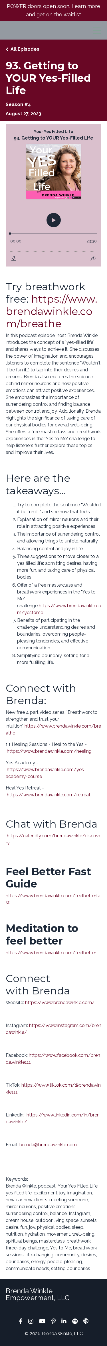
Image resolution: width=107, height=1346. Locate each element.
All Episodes (25, 49)
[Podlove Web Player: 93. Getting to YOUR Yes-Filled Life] (53, 195)
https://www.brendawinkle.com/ (60, 1002)
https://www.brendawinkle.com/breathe (51, 311)
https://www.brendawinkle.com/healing (49, 751)
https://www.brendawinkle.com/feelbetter (51, 952)
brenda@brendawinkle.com (48, 1144)
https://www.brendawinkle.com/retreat (48, 795)
